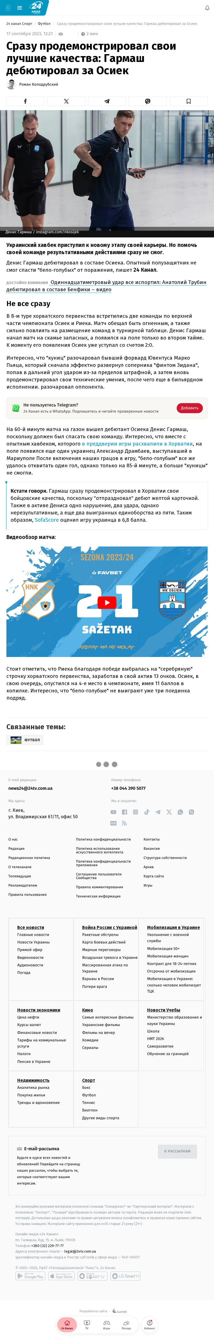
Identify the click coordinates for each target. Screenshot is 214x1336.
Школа (153, 1031)
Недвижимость (33, 1080)
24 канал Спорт (19, 24)
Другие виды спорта (100, 1118)
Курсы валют (29, 1025)
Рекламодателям (22, 885)
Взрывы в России (98, 978)
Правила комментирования (99, 887)
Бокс (86, 1087)
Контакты (152, 839)
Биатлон (90, 1110)
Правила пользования (27, 895)
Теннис (88, 1102)
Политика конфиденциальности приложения (103, 863)
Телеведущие (19, 876)
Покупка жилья (31, 1095)
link (113, 812)
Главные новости (33, 934)
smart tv (92, 1276)
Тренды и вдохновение (38, 1102)
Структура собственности (165, 858)
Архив (149, 867)
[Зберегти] (188, 101)
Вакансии (152, 849)
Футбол (45, 24)
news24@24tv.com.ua (30, 788)
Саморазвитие (160, 1046)
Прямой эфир (29, 949)
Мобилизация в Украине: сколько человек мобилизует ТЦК (174, 985)
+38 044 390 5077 (128, 788)
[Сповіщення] (207, 7)
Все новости (30, 927)
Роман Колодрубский (38, 84)
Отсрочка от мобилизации (171, 971)
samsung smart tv (125, 1276)
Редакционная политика (29, 858)
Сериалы (90, 1047)
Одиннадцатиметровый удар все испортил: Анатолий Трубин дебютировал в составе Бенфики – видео (106, 286)
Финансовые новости (37, 1032)
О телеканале (19, 867)
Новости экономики (38, 1010)
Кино (87, 1010)
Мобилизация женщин (168, 956)
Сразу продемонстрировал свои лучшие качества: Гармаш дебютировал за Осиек (127, 24)
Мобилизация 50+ (163, 948)
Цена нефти (28, 1017)
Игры (148, 885)
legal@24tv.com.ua (80, 1251)
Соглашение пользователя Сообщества (99, 876)
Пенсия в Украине (33, 1061)
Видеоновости (30, 957)
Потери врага (94, 986)
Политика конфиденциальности (103, 839)
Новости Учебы (163, 1010)
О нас (13, 839)
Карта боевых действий (104, 942)
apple (61, 1276)
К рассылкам (177, 1151)
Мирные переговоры (101, 949)
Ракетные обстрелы (100, 934)
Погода (23, 972)
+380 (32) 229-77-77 (47, 1246)
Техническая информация (98, 896)
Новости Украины (33, 942)
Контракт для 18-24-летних (171, 963)
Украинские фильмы (101, 1025)
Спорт (88, 1080)
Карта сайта (154, 876)
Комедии (90, 1040)
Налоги (24, 1054)
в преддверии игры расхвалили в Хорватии (137, 443)
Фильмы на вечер (98, 1032)
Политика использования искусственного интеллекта (99, 850)
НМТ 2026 (155, 1038)
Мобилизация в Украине (173, 927)
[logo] (36, 7)
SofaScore (46, 520)
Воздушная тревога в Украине (110, 957)
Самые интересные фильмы (107, 1017)
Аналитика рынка (33, 1087)
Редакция (16, 849)
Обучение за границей (168, 1054)
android (30, 1276)
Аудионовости (30, 965)
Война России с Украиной (109, 927)
